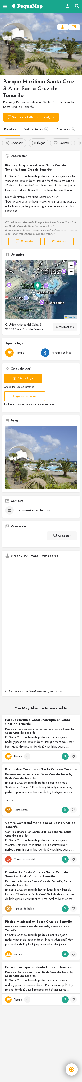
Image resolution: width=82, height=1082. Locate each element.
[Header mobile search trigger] (77, 6)
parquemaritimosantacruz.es (34, 510)
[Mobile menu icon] (5, 6)
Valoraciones (35, 129)
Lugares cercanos (24, 396)
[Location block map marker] (37, 286)
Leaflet (71, 317)
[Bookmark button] (73, 756)
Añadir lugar (25, 378)
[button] (41, 289)
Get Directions (65, 327)
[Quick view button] (65, 756)
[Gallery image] (41, 457)
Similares (65, 129)
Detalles (10, 129)
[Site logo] (28, 6)
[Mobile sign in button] (67, 6)
